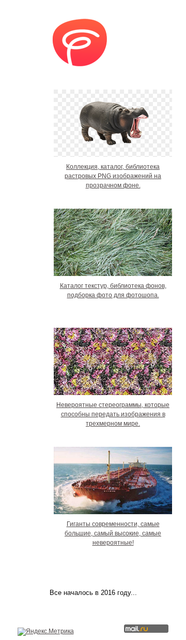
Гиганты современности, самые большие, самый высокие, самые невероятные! (113, 533)
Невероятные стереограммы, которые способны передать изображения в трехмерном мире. (112, 414)
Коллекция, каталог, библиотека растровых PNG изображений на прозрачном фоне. (113, 176)
